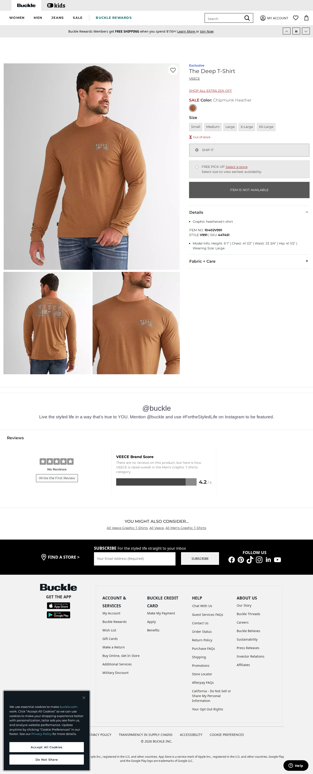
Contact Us (200, 623)
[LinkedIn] (268, 559)
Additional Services (117, 664)
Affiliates (243, 665)
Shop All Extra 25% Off (210, 91)
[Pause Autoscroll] (296, 31)
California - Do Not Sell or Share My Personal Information (211, 696)
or (188, 31)
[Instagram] (259, 559)
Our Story (244, 605)
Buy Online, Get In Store (121, 655)
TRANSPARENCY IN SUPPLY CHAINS (146, 734)
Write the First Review (57, 478)
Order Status (202, 631)
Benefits (153, 630)
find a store (64, 557)
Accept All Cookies (47, 747)
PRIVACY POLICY (99, 734)
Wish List (109, 630)
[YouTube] (277, 559)
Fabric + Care (202, 261)
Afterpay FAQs (203, 682)
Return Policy (202, 640)
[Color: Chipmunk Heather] (192, 108)
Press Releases (248, 648)
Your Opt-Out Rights (207, 709)
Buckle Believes (248, 631)
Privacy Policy (41, 734)
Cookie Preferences (227, 734)
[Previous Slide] (287, 31)
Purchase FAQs (203, 648)
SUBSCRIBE (200, 558)
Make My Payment (161, 613)
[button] (17, 18)
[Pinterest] (240, 559)
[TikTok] (250, 559)
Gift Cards (110, 638)
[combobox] (224, 18)
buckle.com (68, 707)
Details (196, 212)
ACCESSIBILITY (191, 734)
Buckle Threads (248, 614)
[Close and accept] (84, 698)
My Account (111, 613)
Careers (243, 622)
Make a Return (113, 647)
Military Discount (115, 672)
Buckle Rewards (114, 621)
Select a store (236, 167)
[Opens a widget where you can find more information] (295, 766)
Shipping (199, 657)
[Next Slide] (306, 31)
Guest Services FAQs (207, 614)
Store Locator (202, 674)
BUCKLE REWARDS (114, 18)
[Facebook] (231, 559)
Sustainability (247, 639)
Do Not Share (47, 759)
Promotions (200, 665)
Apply (151, 621)
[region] (47, 730)
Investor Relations (250, 656)
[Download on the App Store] (58, 605)
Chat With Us (202, 606)
